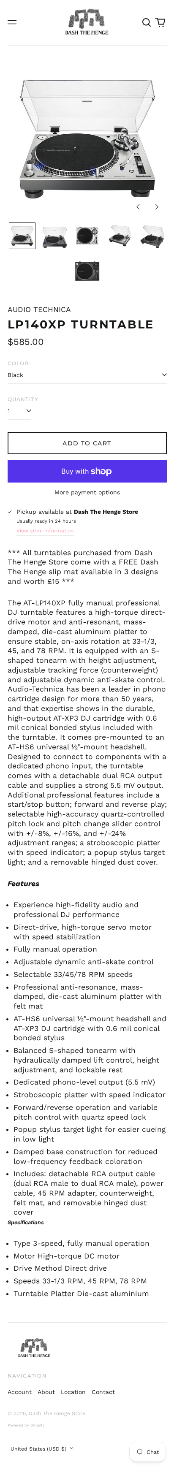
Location (73, 1392)
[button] (147, 22)
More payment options (87, 492)
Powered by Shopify (26, 1425)
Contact (103, 1392)
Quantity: (24, 399)
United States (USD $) (39, 1449)
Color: (19, 363)
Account (20, 1392)
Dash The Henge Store (57, 1413)
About (46, 1392)
